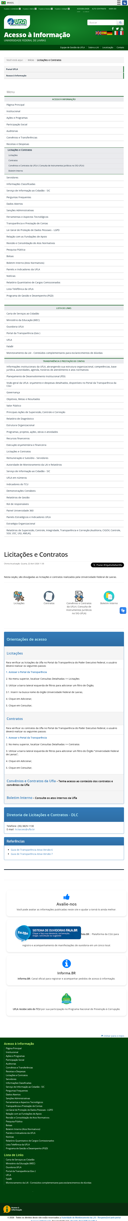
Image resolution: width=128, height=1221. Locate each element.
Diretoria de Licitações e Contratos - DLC (42, 814)
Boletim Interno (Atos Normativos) (25, 262)
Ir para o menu (29, 9)
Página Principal (15, 104)
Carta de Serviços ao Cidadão (22, 313)
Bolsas (10, 256)
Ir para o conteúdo (12, 9)
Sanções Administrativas (20, 210)
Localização (107, 47)
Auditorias (12, 131)
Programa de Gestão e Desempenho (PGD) (29, 295)
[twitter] (117, 28)
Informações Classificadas (20, 184)
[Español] (104, 32)
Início (31, 60)
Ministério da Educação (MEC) (23, 320)
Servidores (12, 177)
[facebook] (113, 28)
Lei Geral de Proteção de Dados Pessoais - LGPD (33, 230)
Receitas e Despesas (17, 144)
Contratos (15, 718)
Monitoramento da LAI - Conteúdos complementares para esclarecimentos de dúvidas (54, 352)
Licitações (15, 653)
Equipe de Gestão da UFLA (72, 47)
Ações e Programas (17, 117)
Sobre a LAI (93, 47)
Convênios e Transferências (21, 137)
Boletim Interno (19, 797)
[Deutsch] (110, 32)
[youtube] (122, 28)
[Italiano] (115, 32)
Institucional (13, 111)
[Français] (121, 32)
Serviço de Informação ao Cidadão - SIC (28, 190)
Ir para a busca (45, 9)
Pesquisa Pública (15, 249)
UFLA (9, 339)
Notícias (11, 275)
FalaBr (10, 346)
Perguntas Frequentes (18, 197)
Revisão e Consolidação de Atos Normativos (30, 243)
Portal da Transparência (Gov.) (23, 333)
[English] (98, 32)
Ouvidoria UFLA (15, 326)
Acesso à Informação (16, 75)
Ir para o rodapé (62, 9)
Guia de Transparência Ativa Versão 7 (32, 854)
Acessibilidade (83, 9)
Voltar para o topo (113, 1035)
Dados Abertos (14, 203)
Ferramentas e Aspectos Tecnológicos (27, 216)
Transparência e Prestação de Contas (27, 223)
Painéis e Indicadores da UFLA (23, 269)
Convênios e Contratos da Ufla (31, 781)
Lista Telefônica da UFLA (20, 289)
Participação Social (16, 124)
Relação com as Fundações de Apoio (26, 236)
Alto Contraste (99, 9)
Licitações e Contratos (20, 149)
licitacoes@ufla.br (25, 829)
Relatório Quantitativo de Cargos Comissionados (33, 282)
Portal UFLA (12, 69)
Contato (120, 47)
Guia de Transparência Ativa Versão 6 (32, 849)
